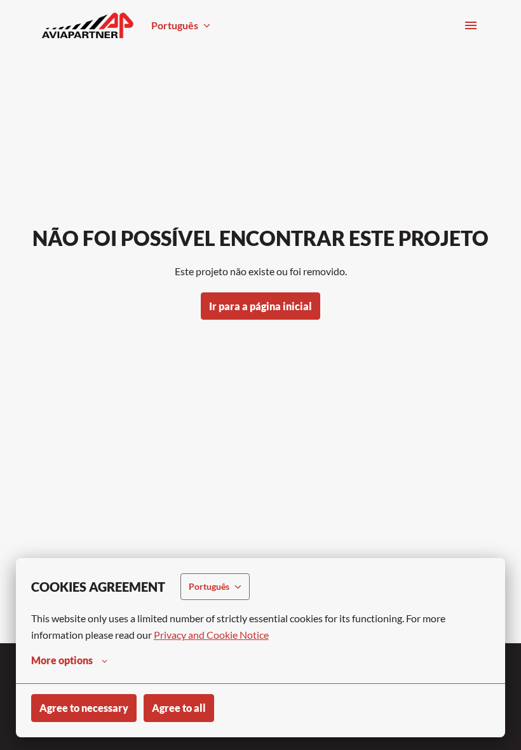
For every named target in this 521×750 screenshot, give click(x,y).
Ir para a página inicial (260, 306)
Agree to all (179, 708)
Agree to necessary (83, 708)
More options (62, 660)
